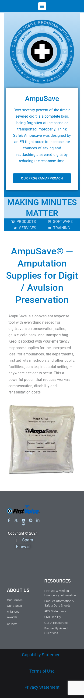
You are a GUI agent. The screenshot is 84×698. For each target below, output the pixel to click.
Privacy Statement (42, 687)
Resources (57, 581)
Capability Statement (42, 654)
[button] (42, 6)
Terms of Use (42, 671)
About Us (18, 590)
